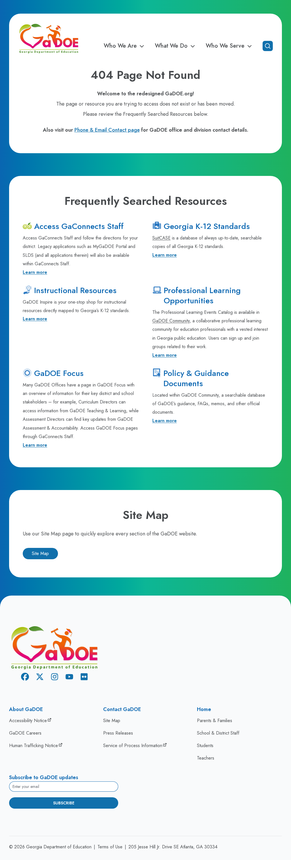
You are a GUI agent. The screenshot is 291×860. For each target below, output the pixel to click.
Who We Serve (225, 46)
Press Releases (118, 733)
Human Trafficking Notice (33, 745)
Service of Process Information (132, 745)
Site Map (40, 553)
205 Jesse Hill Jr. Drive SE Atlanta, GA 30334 (172, 847)
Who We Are (120, 46)
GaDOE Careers (25, 733)
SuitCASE (161, 238)
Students (205, 745)
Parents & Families (214, 720)
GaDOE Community (171, 320)
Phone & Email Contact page (107, 130)
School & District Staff (218, 733)
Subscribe (63, 803)
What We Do (171, 46)
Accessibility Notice (28, 720)
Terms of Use (109, 847)
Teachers (205, 758)
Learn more (35, 272)
